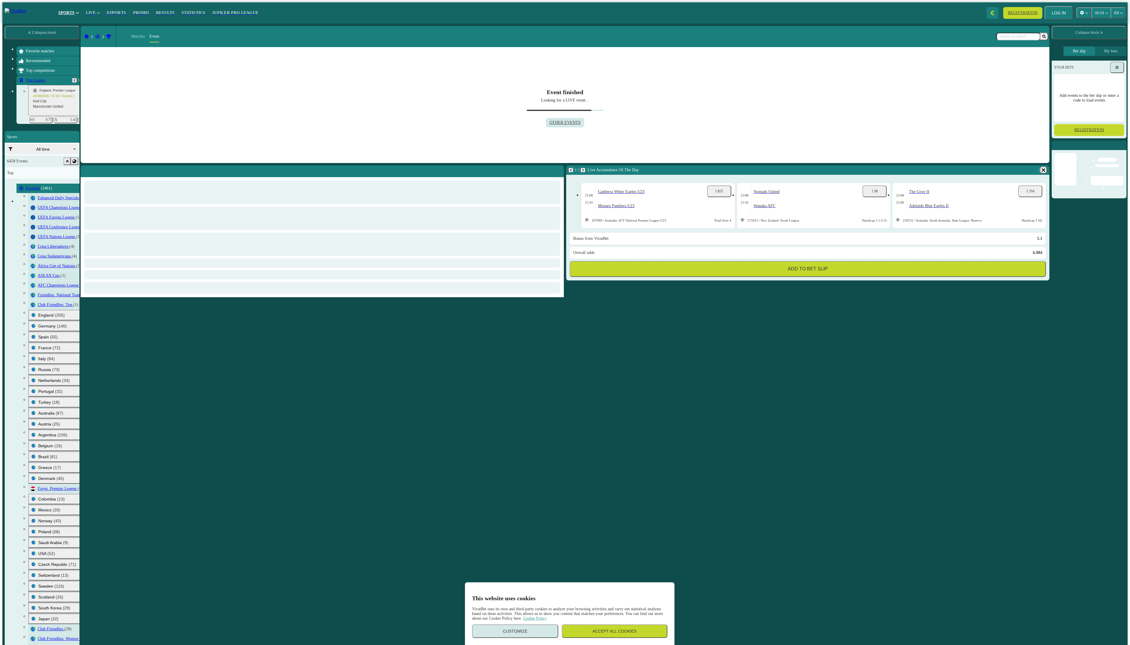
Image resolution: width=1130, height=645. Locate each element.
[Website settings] (1083, 13)
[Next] (99, 170)
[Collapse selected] (67, 161)
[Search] (1044, 36)
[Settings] (1117, 67)
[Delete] (557, 170)
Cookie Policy (535, 618)
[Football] (97, 36)
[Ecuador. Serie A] (108, 36)
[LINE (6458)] (86, 36)
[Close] (1121, 150)
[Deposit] (992, 13)
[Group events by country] (74, 161)
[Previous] (74, 80)
